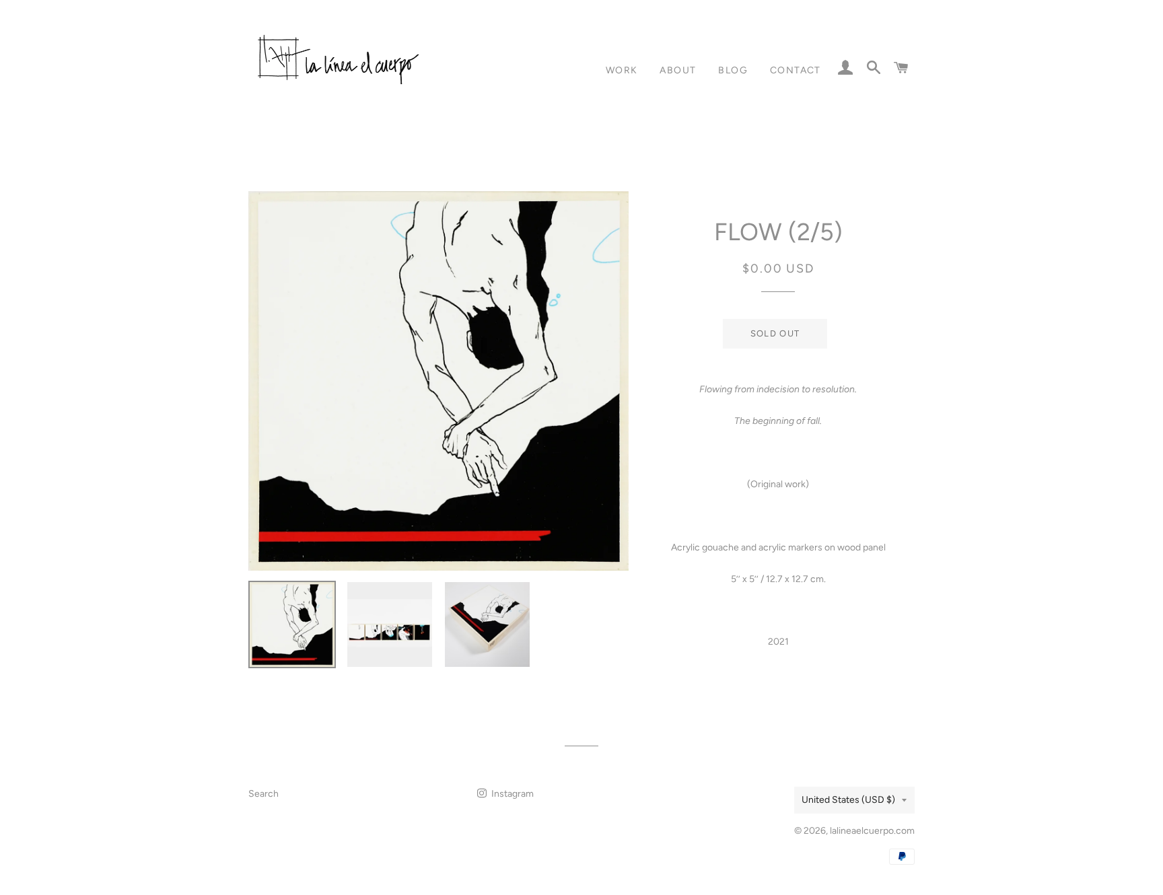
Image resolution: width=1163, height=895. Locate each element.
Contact (795, 70)
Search (263, 793)
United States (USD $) (848, 800)
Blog (733, 70)
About (678, 70)
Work (622, 70)
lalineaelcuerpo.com (872, 830)
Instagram (511, 793)
